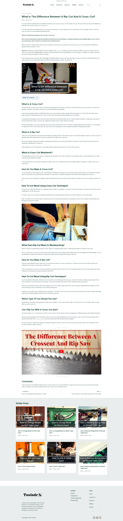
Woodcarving (74, 500)
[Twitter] (97, 518)
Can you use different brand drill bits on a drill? (34, 393)
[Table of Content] (37, 98)
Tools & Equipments (27, 13)
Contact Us (59, 5)
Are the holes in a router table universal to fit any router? (86, 393)
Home (52, 5)
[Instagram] (100, 518)
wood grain (59, 50)
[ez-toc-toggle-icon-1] (36, 98)
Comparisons (74, 495)
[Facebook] (94, 518)
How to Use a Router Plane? (26, 466)
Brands (72, 493)
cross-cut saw (40, 318)
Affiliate (74, 5)
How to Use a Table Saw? (57, 466)
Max (24, 20)
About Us (67, 5)
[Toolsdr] (29, 5)
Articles (91, 507)
